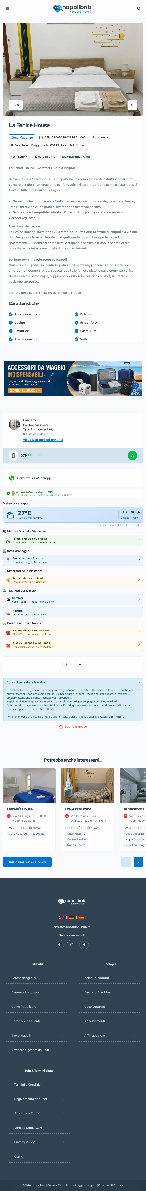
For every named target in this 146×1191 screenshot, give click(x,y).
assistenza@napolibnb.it (72, 927)
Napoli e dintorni (96, 978)
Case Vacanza (94, 1007)
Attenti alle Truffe (110, 716)
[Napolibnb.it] (73, 8)
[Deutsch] (71, 917)
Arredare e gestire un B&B (30, 1050)
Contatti (20, 1156)
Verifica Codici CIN (28, 1128)
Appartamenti (94, 1021)
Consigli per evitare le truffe (26, 682)
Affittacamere (94, 1035)
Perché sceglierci (23, 978)
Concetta (30, 420)
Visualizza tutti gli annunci (43, 439)
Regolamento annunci (30, 1099)
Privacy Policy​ (24, 1142)
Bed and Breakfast (98, 992)
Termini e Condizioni (28, 1084)
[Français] (66, 917)
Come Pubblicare (23, 1007)
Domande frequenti (25, 1021)
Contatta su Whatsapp (34, 478)
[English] (61, 917)
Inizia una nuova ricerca (27, 862)
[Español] (81, 917)
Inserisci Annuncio (25, 992)
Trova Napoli (20, 1035)
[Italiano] (76, 917)
